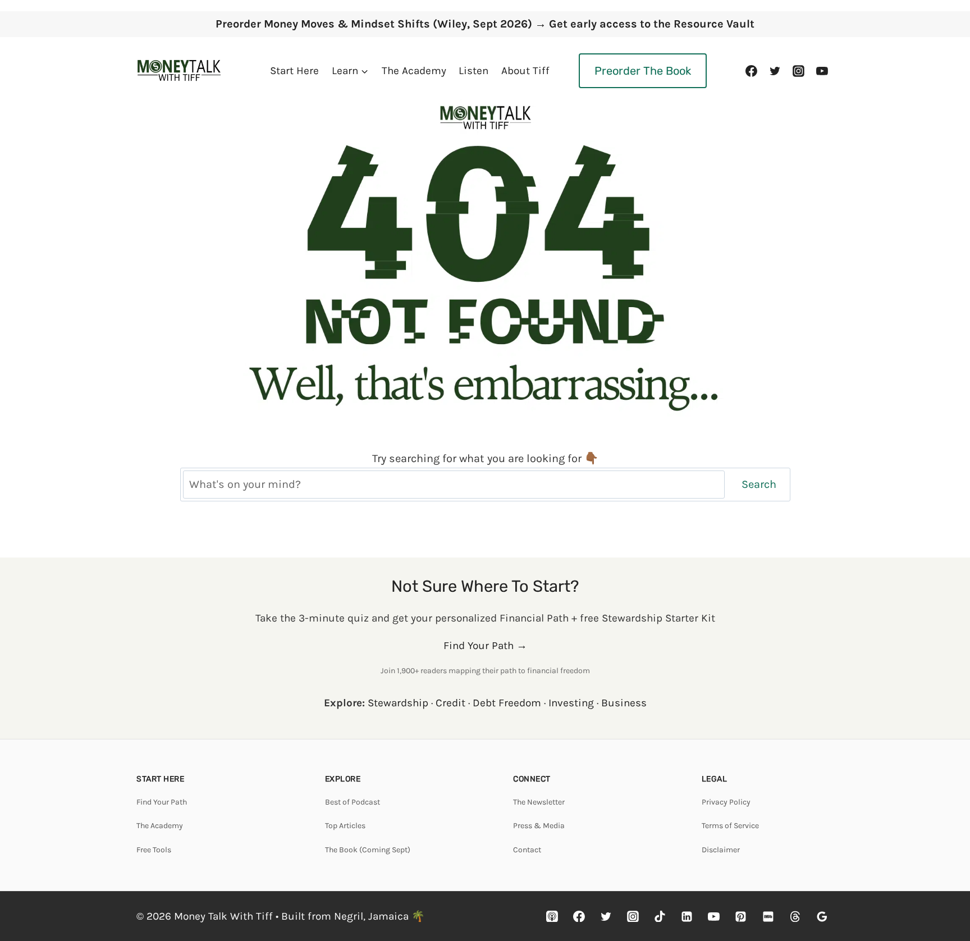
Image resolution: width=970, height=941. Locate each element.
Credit (450, 703)
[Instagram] (798, 71)
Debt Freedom (507, 703)
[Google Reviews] (822, 916)
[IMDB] (768, 916)
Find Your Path (161, 802)
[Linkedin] (687, 916)
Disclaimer (721, 850)
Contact (527, 850)
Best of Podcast (352, 802)
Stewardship (398, 703)
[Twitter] (775, 71)
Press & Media (539, 825)
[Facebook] (751, 71)
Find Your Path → (485, 645)
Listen (473, 71)
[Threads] (795, 916)
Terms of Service (730, 825)
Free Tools (153, 850)
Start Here (294, 71)
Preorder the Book (642, 70)
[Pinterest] (741, 916)
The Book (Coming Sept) (367, 850)
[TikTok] (660, 916)
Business (624, 703)
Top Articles (345, 825)
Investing (571, 703)
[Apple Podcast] (552, 916)
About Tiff (525, 71)
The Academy (414, 71)
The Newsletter (539, 802)
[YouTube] (822, 71)
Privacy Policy (726, 802)
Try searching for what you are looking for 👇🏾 (485, 458)
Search (759, 484)
